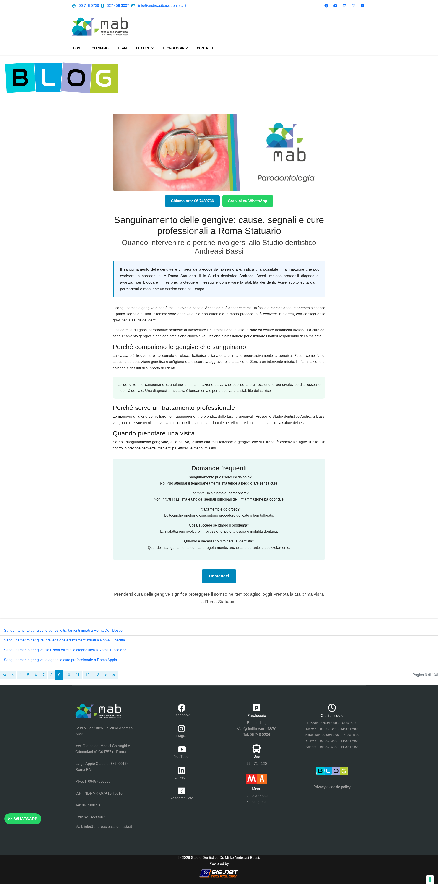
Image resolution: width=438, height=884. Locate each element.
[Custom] (362, 6)
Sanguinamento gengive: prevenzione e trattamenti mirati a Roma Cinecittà (64, 640)
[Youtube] (335, 6)
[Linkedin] (344, 6)
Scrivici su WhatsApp (247, 201)
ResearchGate (181, 798)
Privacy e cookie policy (332, 787)
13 (97, 675)
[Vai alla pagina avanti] (106, 675)
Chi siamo (100, 48)
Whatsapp (25, 818)
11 (78, 675)
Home (78, 48)
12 (87, 675)
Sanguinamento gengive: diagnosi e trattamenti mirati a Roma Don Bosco (63, 630)
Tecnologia (173, 48)
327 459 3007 (118, 6)
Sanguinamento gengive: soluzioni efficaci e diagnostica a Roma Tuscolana (65, 650)
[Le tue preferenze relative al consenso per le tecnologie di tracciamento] (430, 879)
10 (68, 675)
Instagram (181, 736)
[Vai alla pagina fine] (114, 675)
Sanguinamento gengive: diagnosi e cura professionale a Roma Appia (60, 660)
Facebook (181, 715)
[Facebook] (326, 6)
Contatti (205, 48)
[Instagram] (353, 6)
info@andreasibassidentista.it (162, 6)
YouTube (181, 757)
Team (122, 48)
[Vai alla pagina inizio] (4, 675)
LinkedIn (181, 777)
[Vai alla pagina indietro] (13, 675)
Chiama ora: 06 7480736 (192, 201)
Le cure (143, 48)
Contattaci (219, 576)
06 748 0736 (89, 6)
